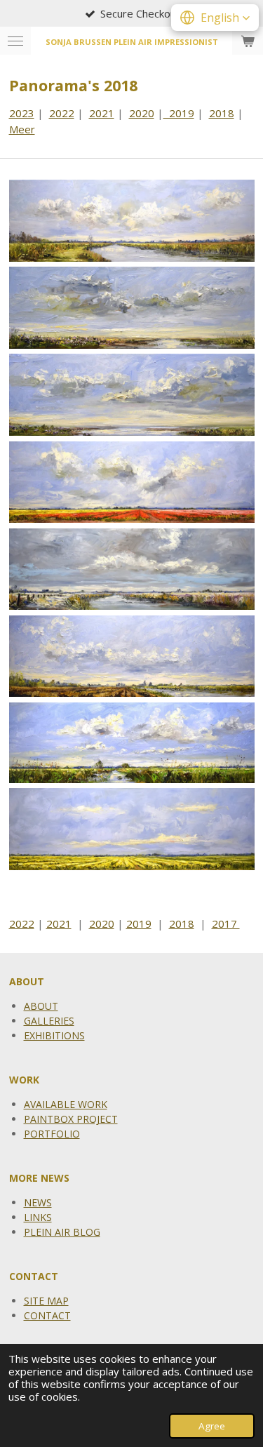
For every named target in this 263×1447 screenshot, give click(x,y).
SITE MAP (46, 1300)
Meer (22, 129)
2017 (226, 923)
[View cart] (247, 41)
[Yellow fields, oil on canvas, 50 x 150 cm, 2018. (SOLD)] (131, 828)
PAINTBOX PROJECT (71, 1119)
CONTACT (47, 1315)
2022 (61, 113)
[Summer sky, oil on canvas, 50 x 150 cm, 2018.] (131, 742)
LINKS (38, 1217)
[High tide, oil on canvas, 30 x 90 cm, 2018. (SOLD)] (131, 395)
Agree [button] (211, 1426)
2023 (21, 113)
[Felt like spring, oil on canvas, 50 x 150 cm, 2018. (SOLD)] (131, 220)
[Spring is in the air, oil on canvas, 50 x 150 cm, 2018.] (131, 656)
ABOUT (41, 1006)
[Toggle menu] (15, 41)
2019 (178, 113)
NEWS (38, 1202)
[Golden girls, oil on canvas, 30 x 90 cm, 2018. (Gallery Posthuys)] (131, 307)
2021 (101, 113)
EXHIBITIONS (54, 1035)
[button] (215, 17)
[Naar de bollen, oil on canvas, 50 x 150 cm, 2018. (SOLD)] (131, 482)
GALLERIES (49, 1020)
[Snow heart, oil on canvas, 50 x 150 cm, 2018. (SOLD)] (131, 569)
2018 (221, 113)
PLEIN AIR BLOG (62, 1232)
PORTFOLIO (52, 1133)
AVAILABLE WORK (65, 1104)
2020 (141, 113)
